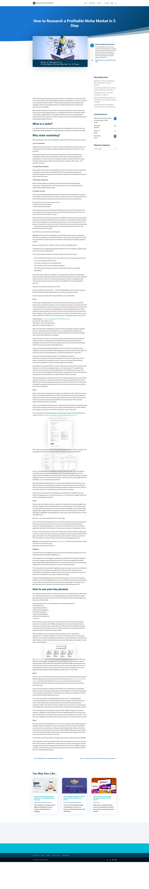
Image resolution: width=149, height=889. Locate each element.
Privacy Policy (56, 855)
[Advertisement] (60, 86)
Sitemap (48, 855)
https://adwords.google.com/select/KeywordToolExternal (59, 415)
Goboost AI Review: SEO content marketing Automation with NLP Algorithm (102, 798)
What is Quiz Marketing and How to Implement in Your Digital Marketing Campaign (105, 100)
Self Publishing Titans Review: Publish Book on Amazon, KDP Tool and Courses (74, 798)
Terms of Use (65, 855)
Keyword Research (111, 60)
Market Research (100, 60)
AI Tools (95, 802)
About (99, 3)
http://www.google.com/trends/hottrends (56, 319)
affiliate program (61, 541)
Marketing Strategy (38, 802)
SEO (97, 61)
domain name (40, 659)
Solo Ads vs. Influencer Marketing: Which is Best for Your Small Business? (104, 83)
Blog (85, 3)
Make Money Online (108, 44)
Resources (92, 3)
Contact (107, 3)
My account (36, 855)
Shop (42, 855)
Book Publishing (67, 802)
